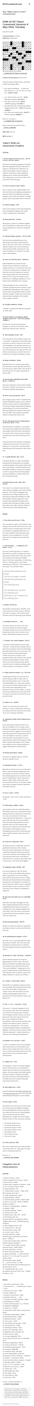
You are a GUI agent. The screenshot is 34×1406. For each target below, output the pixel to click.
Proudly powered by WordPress (11, 1404)
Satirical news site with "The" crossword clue (17, 1396)
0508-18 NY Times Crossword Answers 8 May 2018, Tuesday (15, 24)
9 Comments (24, 1397)
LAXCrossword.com (12, 1093)
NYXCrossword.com (12, 4)
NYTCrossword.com (24, 1091)
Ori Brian (17, 1389)
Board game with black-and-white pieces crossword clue (16, 1393)
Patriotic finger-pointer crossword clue (17, 1394)
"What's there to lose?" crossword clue (16, 1389)
